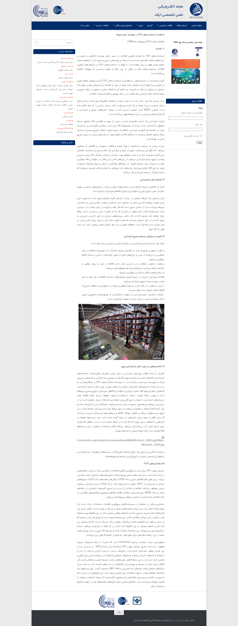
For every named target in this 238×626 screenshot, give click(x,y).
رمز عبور (198, 124)
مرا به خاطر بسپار (191, 136)
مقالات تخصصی (165, 25)
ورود (199, 142)
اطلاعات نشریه (102, 25)
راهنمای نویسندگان (123, 25)
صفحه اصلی (197, 25)
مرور (141, 25)
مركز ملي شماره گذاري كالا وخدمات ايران (151, 620)
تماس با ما (85, 25)
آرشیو (150, 25)
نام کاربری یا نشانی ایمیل (191, 113)
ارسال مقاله (182, 25)
